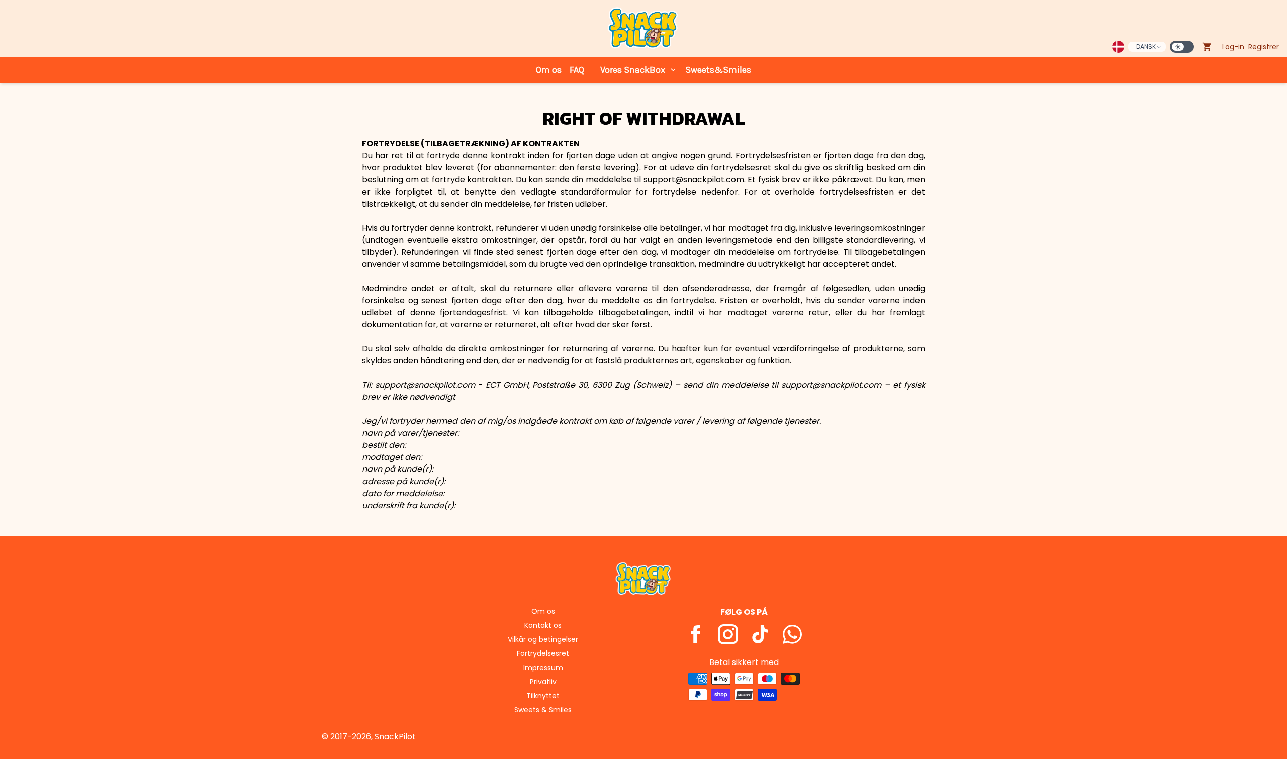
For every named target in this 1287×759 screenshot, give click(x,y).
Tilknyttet (543, 696)
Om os (549, 69)
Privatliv (543, 682)
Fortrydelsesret (543, 653)
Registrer (1263, 47)
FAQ (577, 69)
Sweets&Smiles (718, 69)
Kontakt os (543, 625)
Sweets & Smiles (543, 710)
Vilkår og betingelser (543, 639)
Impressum (543, 667)
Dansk (1146, 46)
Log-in (1233, 47)
